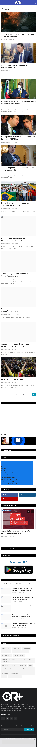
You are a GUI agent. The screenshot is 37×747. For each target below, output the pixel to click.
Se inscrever (29, 729)
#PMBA (4, 677)
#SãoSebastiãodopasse (8, 665)
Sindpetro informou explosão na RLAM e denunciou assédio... (17, 35)
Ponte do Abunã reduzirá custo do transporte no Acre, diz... (15, 204)
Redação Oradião (5, 142)
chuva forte (25, 652)
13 (30, 394)
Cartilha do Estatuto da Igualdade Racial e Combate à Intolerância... (18, 102)
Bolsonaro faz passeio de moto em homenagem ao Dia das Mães (15, 239)
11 (23, 394)
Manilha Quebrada (19, 655)
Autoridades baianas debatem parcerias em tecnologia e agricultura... (17, 345)
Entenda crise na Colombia (12, 379)
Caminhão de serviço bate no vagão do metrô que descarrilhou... (23, 624)
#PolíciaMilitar (26, 648)
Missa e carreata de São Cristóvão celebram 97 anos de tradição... (22, 615)
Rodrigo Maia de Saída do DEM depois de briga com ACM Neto (18, 138)
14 (34, 394)
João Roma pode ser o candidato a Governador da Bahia (15, 66)
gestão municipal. (7, 655)
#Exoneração (16, 652)
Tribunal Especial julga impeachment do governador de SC (17, 169)
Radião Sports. (6, 648)
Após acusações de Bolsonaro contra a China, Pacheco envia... (17, 275)
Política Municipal (21, 665)
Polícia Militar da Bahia (15, 677)
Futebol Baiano (6, 652)
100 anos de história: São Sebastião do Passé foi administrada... (23, 598)
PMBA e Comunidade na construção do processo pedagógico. (17, 532)
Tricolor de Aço (16, 648)
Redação (3, 39)
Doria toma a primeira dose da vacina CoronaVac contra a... (16, 310)
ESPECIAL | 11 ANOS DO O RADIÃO (22, 606)
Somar (31, 665)
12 (26, 394)
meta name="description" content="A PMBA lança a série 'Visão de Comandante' (17, 660)
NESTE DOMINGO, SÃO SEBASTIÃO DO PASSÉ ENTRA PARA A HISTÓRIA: (23, 589)
